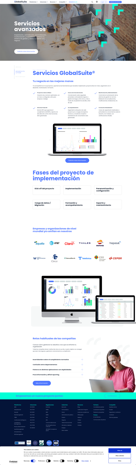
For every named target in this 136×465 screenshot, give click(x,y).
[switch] (48, 461)
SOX (47, 417)
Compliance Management (17, 423)
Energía (63, 427)
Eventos (79, 422)
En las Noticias (96, 417)
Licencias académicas (83, 412)
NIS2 (47, 412)
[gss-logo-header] (20, 2)
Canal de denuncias (51, 422)
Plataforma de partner (98, 412)
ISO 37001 (32, 420)
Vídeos (79, 420)
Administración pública (67, 414)
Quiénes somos (113, 407)
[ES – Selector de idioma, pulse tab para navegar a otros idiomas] (97, 2)
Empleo (111, 409)
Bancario (64, 407)
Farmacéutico (65, 409)
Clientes (79, 425)
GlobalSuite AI (17, 409)
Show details (85, 461)
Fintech (63, 417)
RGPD (47, 414)
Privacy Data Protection (19, 426)
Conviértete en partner (98, 407)
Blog (79, 407)
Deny (119, 460)
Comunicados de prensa (99, 419)
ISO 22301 (32, 412)
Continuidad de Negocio (20, 420)
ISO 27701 (32, 422)
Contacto (111, 414)
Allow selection (120, 455)
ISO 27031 (32, 414)
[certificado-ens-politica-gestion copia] (29, 443)
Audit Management (19, 429)
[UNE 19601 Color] (41, 443)
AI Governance (17, 431)
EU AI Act (48, 407)
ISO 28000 (32, 427)
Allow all (119, 450)
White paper (80, 414)
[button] (92, 2)
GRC (15, 407)
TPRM (15, 417)
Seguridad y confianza (114, 412)
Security (16, 412)
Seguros (64, 420)
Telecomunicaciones (67, 422)
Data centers (65, 430)
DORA (47, 409)
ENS (47, 420)
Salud (63, 412)
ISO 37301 (32, 417)
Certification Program (83, 409)
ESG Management (18, 434)
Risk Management (18, 414)
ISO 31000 (32, 407)
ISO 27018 (32, 425)
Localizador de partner (98, 409)
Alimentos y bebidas (67, 425)
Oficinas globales (113, 417)
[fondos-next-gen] (19, 443)
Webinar (80, 417)
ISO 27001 (32, 409)
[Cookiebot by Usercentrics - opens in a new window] (13, 462)
